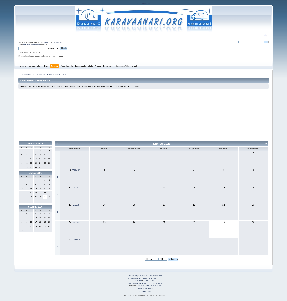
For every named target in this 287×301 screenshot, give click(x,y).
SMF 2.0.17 (132, 276)
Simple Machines (155, 276)
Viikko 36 (76, 240)
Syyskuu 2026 (35, 207)
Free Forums (149, 281)
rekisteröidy (57, 42)
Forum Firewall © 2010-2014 (150, 286)
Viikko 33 (76, 187)
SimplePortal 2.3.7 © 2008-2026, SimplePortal (144, 278)
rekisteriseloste (143, 4)
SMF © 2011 (143, 276)
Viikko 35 (76, 222)
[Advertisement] (143, 114)
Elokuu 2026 (35, 173)
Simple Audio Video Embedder (139, 283)
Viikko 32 (76, 170)
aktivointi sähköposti (31, 45)
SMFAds (138, 281)
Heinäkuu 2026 (35, 143)
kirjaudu (47, 42)
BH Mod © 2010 (145, 291)
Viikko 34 (76, 205)
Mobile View (157, 283)
